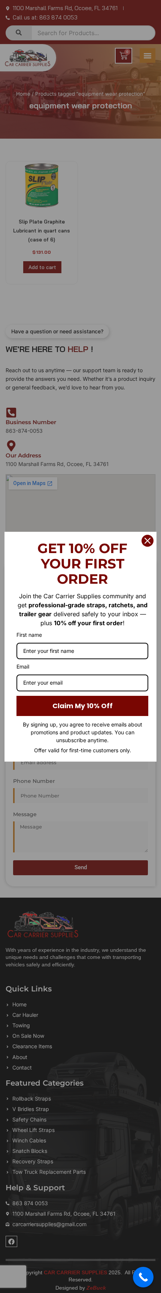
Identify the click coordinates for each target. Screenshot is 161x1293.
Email (22, 666)
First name (29, 635)
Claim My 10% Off (82, 705)
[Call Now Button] (143, 1277)
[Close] (148, 541)
